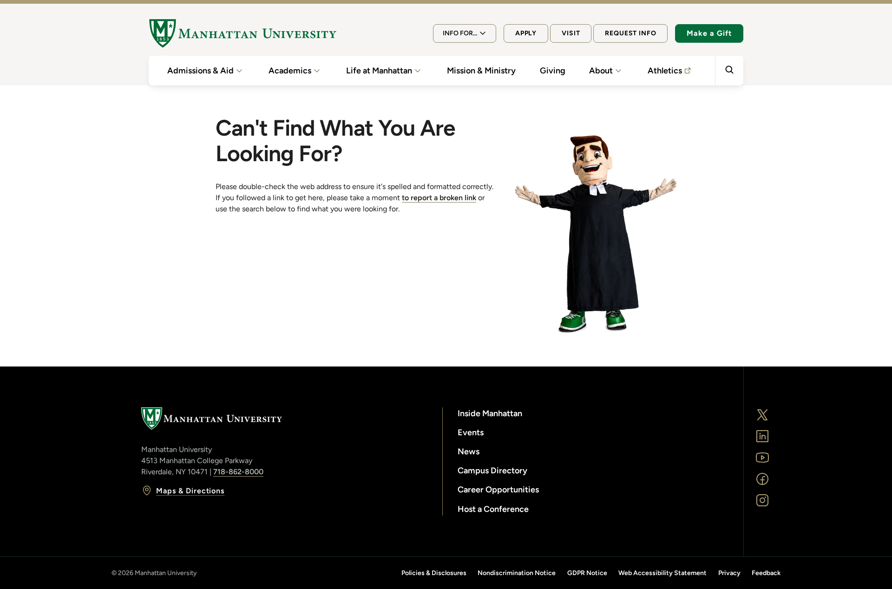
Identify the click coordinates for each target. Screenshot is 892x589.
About (601, 70)
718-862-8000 (238, 471)
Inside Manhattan (490, 413)
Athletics (665, 70)
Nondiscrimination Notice (517, 573)
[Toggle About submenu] (618, 70)
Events (471, 432)
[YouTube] (762, 457)
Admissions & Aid (200, 70)
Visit (571, 33)
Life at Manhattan (379, 70)
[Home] (242, 33)
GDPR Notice (587, 573)
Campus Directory (492, 470)
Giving (552, 70)
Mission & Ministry (481, 70)
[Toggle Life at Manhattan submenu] (417, 70)
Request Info (630, 33)
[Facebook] (762, 478)
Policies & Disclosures (433, 573)
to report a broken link (439, 197)
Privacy (729, 573)
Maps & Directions (190, 490)
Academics (290, 70)
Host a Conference (493, 509)
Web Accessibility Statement (662, 573)
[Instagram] (762, 500)
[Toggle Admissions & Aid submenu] (239, 70)
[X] (762, 414)
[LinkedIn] (762, 436)
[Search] (729, 70)
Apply (526, 33)
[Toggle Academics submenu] (316, 70)
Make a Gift (709, 33)
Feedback (766, 573)
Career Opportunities (498, 489)
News (468, 451)
